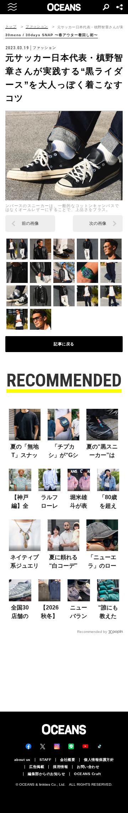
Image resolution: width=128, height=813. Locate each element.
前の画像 (30, 223)
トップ (10, 26)
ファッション (37, 26)
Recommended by (92, 632)
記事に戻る (64, 344)
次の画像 (97, 223)
